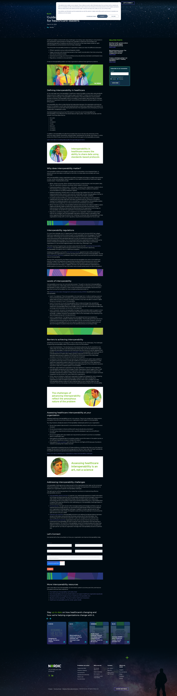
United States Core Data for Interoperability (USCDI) (68, 352)
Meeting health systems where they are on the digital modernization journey (118, 44)
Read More (112, 47)
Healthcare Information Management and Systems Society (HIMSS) (68, 292)
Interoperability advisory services (59, 495)
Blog (49, 14)
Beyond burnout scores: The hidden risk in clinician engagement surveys (117, 52)
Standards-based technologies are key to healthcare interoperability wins (70, 596)
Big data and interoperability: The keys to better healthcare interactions (69, 598)
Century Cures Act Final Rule (55, 255)
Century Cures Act (74, 252)
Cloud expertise (54, 506)
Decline (113, 16)
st (68, 252)
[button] (47, 618)
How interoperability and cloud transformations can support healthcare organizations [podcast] (76, 594)
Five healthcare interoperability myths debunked (63, 592)
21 (67, 252)
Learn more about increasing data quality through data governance (66, 139)
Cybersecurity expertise (56, 514)
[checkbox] (120, 79)
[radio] (113, 79)
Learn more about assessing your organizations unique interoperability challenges (69, 453)
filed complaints (62, 442)
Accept (102, 16)
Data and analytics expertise (57, 520)
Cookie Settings (121, 689)
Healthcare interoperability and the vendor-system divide (65, 600)
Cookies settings (91, 16)
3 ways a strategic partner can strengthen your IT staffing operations (118, 59)
